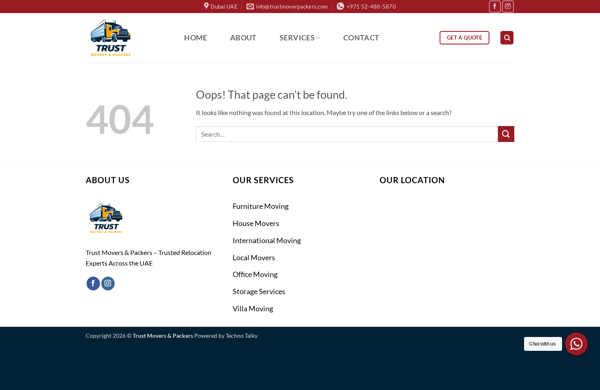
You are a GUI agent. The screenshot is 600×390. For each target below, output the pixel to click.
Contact (361, 37)
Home (195, 37)
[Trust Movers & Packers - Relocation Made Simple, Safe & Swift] (126, 38)
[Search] (506, 37)
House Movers (256, 223)
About (243, 37)
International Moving (267, 240)
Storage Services (259, 291)
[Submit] (506, 134)
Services (297, 37)
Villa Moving (253, 308)
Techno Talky (242, 335)
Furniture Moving (261, 206)
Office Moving (255, 274)
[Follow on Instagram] (508, 6)
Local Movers (254, 257)
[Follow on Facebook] (495, 6)
